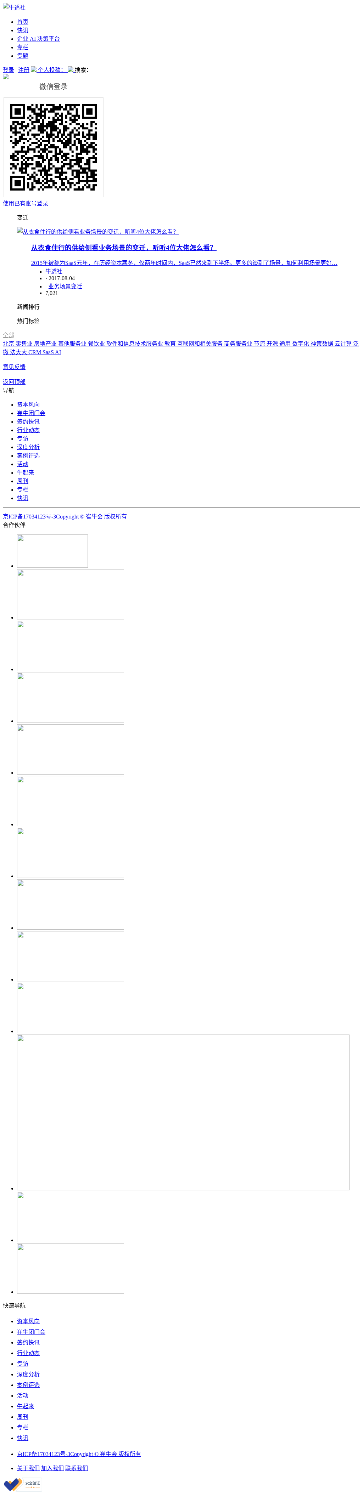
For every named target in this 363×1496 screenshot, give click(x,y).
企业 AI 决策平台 (38, 39)
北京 (9, 344)
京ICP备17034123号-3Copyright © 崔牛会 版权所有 (65, 517)
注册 (23, 70)
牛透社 (53, 271)
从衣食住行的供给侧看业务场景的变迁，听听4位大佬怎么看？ (124, 247)
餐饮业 (97, 344)
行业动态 (28, 430)
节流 (260, 344)
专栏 (22, 47)
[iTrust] (23, 1490)
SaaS (49, 352)
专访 (22, 439)
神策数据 (323, 344)
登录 (8, 70)
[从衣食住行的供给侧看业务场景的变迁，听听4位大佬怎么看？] (98, 232)
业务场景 (59, 286)
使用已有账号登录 (25, 203)
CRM (35, 352)
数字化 (301, 344)
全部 (8, 335)
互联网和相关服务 (200, 344)
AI (58, 352)
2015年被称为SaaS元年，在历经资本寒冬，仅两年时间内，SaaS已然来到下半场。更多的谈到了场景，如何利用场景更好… (184, 263)
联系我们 (76, 1468)
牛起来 (25, 473)
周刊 (22, 481)
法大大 (19, 352)
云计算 (344, 344)
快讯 (22, 30)
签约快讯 (28, 422)
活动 (22, 464)
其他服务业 (73, 344)
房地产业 (46, 344)
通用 (285, 344)
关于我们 (28, 1468)
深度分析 (28, 447)
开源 (273, 344)
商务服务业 (239, 344)
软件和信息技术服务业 (135, 344)
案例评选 (28, 456)
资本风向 (28, 405)
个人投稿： (53, 70)
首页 (22, 22)
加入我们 (52, 1468)
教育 (170, 344)
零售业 (25, 344)
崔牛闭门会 (31, 413)
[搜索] (71, 70)
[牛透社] (14, 8)
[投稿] (34, 70)
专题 (22, 56)
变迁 (76, 286)
